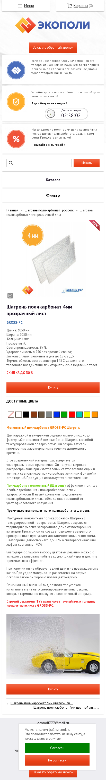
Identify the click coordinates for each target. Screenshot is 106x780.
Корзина (81, 5)
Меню (29, 5)
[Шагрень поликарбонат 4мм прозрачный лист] (53, 259)
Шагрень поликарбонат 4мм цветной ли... (64, 707)
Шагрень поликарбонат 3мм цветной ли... (42, 703)
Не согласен (57, 760)
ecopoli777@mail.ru (53, 723)
